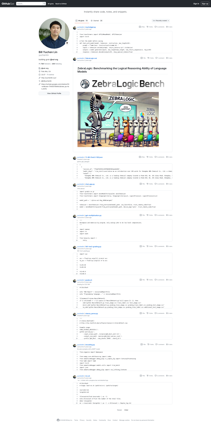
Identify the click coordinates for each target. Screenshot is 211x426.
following (57, 64)
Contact (115, 420)
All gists (51, 4)
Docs (109, 420)
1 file (144, 58)
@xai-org (54, 59)
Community (102, 420)
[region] (122, 42)
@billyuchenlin (46, 81)
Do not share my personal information (142, 420)
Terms (76, 420)
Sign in (196, 4)
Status (95, 420)
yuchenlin (80, 27)
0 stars (170, 27)
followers (46, 64)
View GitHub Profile (54, 93)
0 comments (160, 27)
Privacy (82, 420)
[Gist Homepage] (8, 3)
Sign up (205, 4)
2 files (143, 27)
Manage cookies (124, 420)
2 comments (160, 376)
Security (88, 420)
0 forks (150, 27)
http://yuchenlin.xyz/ (48, 78)
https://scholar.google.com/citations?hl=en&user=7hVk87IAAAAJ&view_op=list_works (55, 86)
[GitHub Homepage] (58, 420)
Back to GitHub (61, 4)
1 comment (160, 58)
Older (126, 410)
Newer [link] (119, 410)
